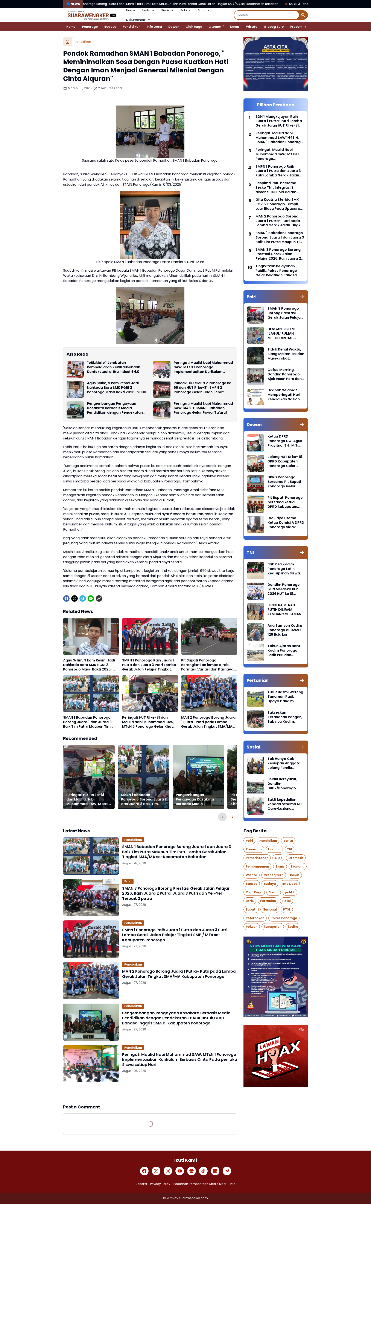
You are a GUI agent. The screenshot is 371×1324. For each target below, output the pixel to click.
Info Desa (154, 26)
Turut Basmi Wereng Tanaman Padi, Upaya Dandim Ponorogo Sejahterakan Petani (285, 696)
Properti (296, 26)
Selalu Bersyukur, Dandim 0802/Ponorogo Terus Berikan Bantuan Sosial (282, 783)
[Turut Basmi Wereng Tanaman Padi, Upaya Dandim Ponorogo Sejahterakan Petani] (255, 698)
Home (130, 10)
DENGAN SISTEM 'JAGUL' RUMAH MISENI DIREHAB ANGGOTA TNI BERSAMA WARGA (282, 333)
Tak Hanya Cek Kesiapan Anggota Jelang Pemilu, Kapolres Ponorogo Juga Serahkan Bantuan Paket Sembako (285, 763)
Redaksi (141, 1184)
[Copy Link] (99, 598)
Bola (184, 10)
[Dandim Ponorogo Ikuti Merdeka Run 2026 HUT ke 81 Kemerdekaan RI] (255, 591)
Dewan (173, 26)
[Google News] (191, 1171)
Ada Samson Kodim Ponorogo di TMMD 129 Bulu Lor (285, 630)
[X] (74, 598)
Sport (202, 10)
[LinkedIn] (215, 1171)
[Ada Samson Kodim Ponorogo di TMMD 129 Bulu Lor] (255, 632)
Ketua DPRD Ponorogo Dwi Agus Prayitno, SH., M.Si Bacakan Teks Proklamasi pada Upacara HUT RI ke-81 (285, 441)
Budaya (110, 26)
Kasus (235, 26)
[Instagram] (168, 1171)
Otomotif (216, 26)
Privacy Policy (160, 1184)
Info (233, 1184)
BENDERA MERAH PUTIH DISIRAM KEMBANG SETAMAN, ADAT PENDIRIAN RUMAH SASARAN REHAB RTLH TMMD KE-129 (285, 609)
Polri (127, 881)
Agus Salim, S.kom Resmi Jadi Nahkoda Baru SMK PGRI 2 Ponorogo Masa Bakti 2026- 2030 (116, 387)
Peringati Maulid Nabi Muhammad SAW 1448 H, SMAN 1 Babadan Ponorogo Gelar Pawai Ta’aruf (203, 408)
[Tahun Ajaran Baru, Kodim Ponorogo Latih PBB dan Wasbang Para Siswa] (255, 652)
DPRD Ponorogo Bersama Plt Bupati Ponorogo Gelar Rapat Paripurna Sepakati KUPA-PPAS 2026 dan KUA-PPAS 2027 (286, 481)
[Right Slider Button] (303, 26)
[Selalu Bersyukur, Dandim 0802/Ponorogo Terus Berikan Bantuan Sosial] (255, 785)
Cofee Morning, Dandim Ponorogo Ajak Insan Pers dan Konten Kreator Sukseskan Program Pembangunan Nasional (285, 374)
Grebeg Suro (274, 26)
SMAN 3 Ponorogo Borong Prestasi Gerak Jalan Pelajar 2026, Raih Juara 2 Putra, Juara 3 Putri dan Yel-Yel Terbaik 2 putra (176, 893)
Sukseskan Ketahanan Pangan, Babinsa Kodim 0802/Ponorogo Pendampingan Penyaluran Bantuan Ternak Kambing (285, 717)
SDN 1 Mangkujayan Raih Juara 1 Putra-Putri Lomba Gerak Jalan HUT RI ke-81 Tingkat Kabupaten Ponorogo (278, 121)
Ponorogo (90, 26)
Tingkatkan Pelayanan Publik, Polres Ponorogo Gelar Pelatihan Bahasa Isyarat (276, 270)
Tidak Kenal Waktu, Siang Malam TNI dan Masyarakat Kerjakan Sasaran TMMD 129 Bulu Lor (286, 354)
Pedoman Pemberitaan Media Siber (200, 1184)
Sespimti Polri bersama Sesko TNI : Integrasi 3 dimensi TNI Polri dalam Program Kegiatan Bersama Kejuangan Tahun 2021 (279, 187)
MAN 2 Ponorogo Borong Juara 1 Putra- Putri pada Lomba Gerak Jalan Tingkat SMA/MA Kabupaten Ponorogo (208, 722)
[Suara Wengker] (91, 15)
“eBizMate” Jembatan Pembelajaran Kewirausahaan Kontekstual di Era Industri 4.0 (113, 367)
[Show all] (302, 296)
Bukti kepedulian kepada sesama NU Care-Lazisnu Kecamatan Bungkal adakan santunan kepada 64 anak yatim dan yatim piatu (285, 804)
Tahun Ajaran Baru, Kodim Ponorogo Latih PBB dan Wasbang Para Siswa (284, 650)
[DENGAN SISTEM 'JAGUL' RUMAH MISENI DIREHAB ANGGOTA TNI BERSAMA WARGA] (255, 335)
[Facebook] (66, 598)
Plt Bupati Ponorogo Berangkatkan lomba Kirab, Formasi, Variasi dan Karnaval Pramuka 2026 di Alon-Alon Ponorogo (207, 665)
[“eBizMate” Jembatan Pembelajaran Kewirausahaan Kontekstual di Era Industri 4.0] (75, 369)
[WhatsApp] (91, 598)
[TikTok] (203, 1171)
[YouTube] (179, 1171)
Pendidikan (131, 26)
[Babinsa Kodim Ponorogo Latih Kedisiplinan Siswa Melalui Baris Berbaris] (255, 570)
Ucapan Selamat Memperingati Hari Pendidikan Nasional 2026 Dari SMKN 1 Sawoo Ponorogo (285, 394)
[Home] (67, 41)
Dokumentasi (136, 20)
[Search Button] (303, 15)
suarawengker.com (193, 1198)
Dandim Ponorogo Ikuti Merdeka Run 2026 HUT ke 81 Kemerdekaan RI (284, 589)
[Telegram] (82, 598)
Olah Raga (194, 26)
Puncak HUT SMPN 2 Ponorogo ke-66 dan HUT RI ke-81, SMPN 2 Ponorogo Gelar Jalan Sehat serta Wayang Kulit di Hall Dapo (203, 387)
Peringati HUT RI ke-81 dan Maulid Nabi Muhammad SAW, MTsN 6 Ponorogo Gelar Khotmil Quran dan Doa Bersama (150, 722)
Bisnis (165, 10)
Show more (150, 1093)
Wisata (251, 26)
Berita (146, 10)
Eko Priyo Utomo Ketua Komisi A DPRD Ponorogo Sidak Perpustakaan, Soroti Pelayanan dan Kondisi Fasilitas (286, 522)
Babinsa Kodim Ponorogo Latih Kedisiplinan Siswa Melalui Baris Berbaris (284, 569)
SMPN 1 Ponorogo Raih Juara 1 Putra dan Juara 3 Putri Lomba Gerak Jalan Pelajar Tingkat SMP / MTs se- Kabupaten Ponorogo (149, 665)
